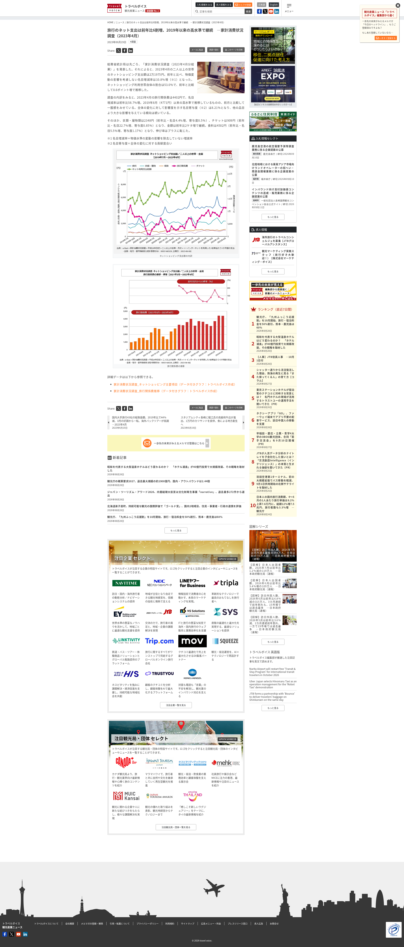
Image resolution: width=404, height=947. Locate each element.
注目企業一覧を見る (176, 705)
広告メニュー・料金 (211, 923)
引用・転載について (120, 923)
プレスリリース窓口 (237, 923)
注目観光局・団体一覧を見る (176, 827)
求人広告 (258, 923)
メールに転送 (197, 49)
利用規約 (169, 923)
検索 (248, 11)
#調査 (133, 41)
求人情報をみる (224, 4)
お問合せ (274, 923)
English (274, 4)
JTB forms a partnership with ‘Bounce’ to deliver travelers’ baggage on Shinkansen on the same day (272, 696)
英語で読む (214, 49)
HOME (110, 22)
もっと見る (175, 530)
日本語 (261, 4)
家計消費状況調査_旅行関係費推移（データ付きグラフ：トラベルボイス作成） (166, 391)
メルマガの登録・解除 (92, 923)
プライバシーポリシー (148, 923)
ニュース (120, 22)
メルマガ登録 (244, 4)
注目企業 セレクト (132, 558)
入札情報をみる (204, 4)
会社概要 (69, 923)
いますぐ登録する (387, 37)
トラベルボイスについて (46, 923)
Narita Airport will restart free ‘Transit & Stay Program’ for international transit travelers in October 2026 (272, 672)
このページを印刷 (235, 49)
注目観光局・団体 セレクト (141, 738)
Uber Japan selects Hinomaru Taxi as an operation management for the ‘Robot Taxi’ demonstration (273, 684)
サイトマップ (187, 923)
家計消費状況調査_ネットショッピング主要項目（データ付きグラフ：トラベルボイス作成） (175, 384)
